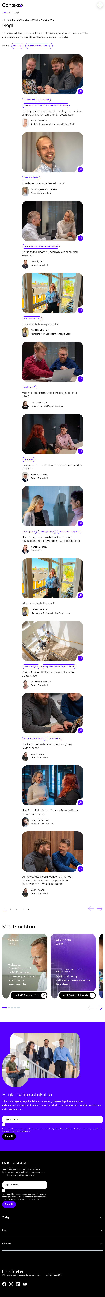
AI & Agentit (29, 532)
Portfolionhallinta (32, 319)
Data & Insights (31, 178)
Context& (6, 13)
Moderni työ (29, 100)
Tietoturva (28, 459)
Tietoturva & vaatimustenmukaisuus (41, 246)
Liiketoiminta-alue (37, 46)
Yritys (6, 1217)
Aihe (15, 46)
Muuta (6, 1243)
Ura (4, 1230)
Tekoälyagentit (47, 532)
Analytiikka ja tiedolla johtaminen (59, 667)
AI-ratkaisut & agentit (69, 532)
